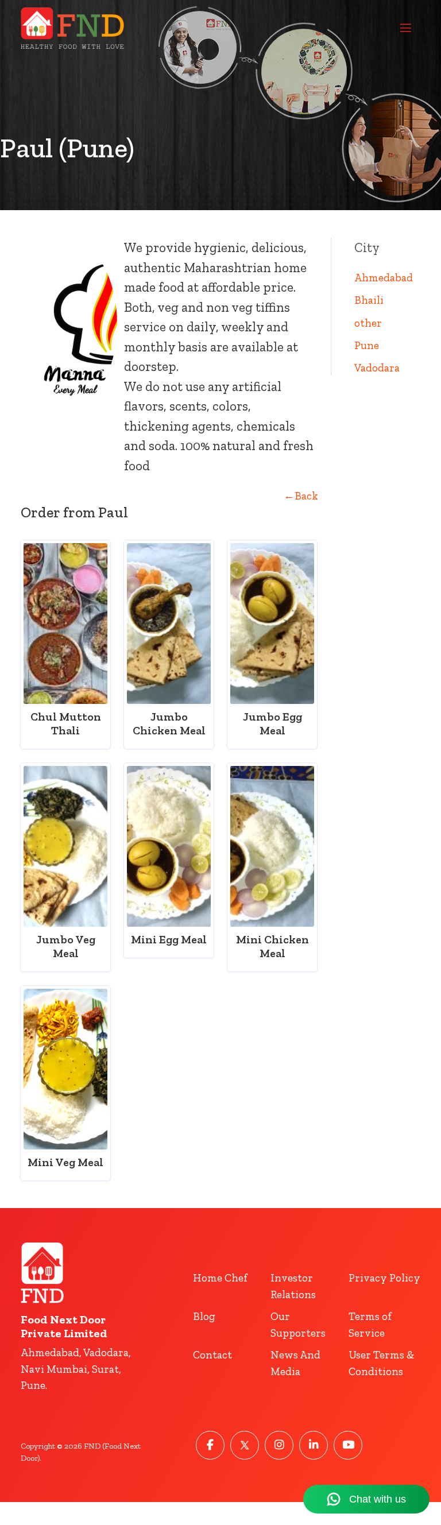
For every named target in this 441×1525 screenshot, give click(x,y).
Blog (204, 1316)
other (368, 323)
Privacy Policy (384, 1277)
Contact (212, 1354)
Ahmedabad (383, 277)
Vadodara (377, 367)
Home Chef (220, 1277)
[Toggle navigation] (405, 28)
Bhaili (369, 300)
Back (301, 495)
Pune (366, 345)
